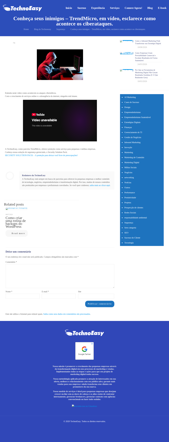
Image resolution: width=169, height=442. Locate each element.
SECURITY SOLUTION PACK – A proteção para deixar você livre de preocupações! (41, 155)
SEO (126, 233)
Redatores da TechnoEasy (33, 175)
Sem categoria (130, 228)
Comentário (11, 262)
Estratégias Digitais (132, 122)
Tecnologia (129, 243)
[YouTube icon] (89, 426)
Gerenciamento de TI (133, 132)
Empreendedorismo (132, 112)
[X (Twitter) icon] (86, 426)
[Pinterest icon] (91, 426)
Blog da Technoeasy (42, 29)
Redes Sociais (130, 212)
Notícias (127, 182)
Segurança (60, 29)
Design (127, 107)
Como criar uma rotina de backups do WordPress (16, 222)
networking (129, 177)
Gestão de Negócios (132, 137)
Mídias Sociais (130, 167)
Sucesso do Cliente (132, 238)
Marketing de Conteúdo (134, 157)
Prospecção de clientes (133, 207)
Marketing (128, 152)
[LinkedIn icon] (83, 426)
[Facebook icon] (80, 426)
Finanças (128, 127)
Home (26, 29)
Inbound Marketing (132, 142)
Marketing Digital (131, 162)
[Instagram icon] (78, 426)
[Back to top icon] (158, 437)
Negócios (128, 172)
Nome (9, 291)
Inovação (128, 147)
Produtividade (130, 197)
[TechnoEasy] (22, 8)
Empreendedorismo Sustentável (137, 117)
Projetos (127, 202)
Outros (127, 187)
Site (79, 291)
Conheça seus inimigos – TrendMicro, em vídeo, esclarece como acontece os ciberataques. (107, 29)
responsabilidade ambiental (135, 218)
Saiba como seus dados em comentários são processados (66, 314)
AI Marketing (130, 97)
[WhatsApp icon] (75, 426)
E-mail (45, 291)
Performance (129, 192)
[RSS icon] (94, 426)
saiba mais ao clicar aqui (100, 185)
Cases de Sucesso (131, 102)
